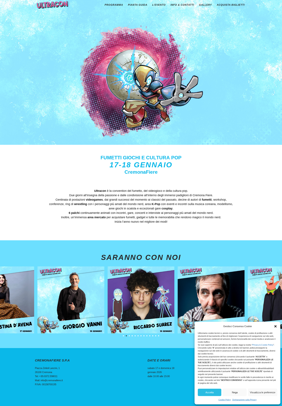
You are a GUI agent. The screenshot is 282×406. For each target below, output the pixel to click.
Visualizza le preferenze (262, 392)
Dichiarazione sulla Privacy (244, 400)
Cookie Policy (225, 400)
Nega (235, 392)
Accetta (209, 392)
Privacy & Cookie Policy (262, 345)
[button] (275, 326)
